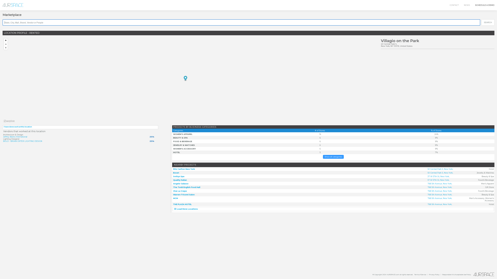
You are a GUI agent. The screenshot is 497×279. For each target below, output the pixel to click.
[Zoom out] (6, 44)
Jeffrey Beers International (15, 137)
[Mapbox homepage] (9, 121)
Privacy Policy (434, 275)
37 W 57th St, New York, (438, 176)
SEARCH (488, 22)
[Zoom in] (6, 40)
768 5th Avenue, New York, (440, 184)
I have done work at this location (18, 127)
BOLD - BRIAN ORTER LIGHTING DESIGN (22, 141)
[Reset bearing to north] (6, 48)
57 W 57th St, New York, (438, 180)
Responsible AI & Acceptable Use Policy (456, 275)
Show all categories (333, 157)
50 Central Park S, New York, (440, 169)
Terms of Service (420, 275)
